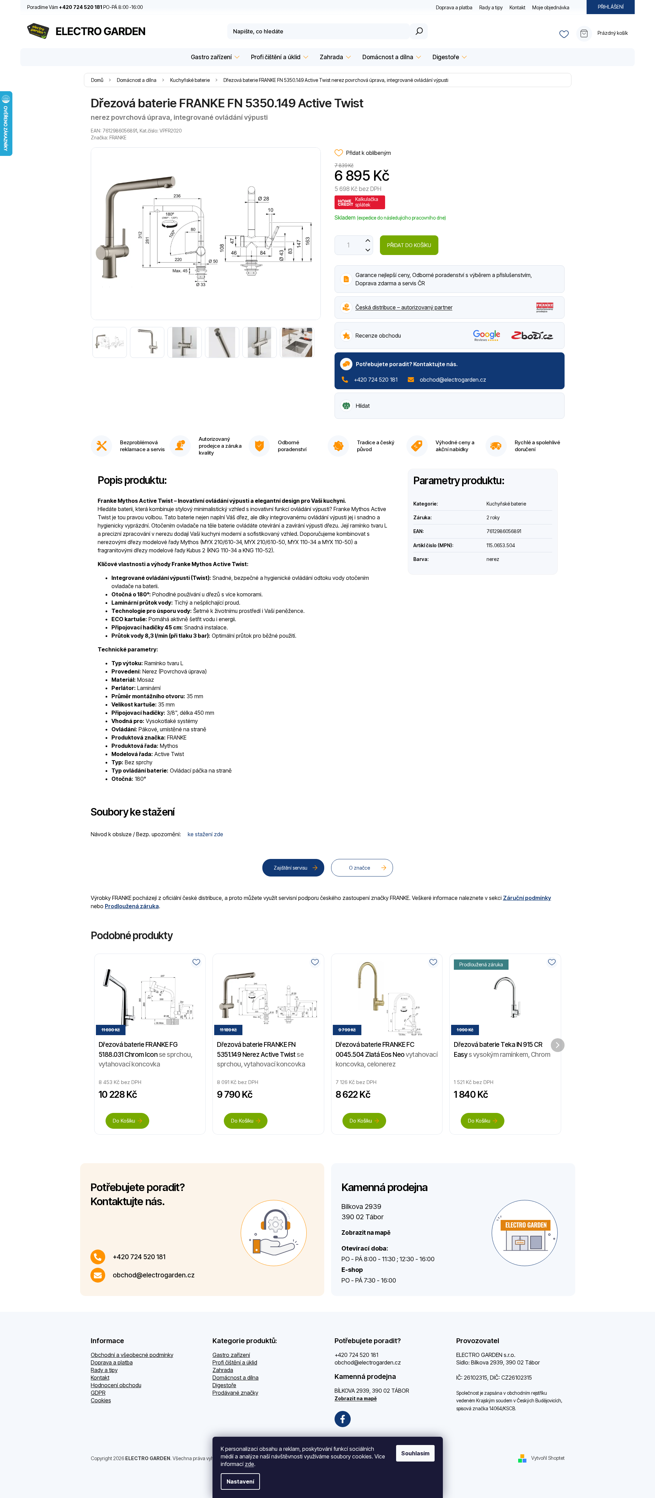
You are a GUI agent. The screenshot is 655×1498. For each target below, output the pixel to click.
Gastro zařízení (231, 1354)
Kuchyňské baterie (506, 504)
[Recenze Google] (487, 335)
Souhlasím (415, 1453)
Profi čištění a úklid (234, 1362)
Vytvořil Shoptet (548, 1457)
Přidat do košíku (409, 245)
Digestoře (224, 1385)
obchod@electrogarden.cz (453, 379)
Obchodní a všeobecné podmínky (132, 1354)
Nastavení (240, 1481)
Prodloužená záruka (132, 906)
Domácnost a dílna (235, 1377)
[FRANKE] (545, 306)
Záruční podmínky (527, 897)
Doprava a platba (454, 7)
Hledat (419, 31)
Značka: (109, 137)
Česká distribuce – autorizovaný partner (404, 307)
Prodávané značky (235, 1392)
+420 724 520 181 (375, 379)
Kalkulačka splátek (366, 202)
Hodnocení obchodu (116, 1385)
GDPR (98, 1392)
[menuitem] (214, 57)
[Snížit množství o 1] (368, 250)
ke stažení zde (205, 834)
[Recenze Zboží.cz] (532, 335)
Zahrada (222, 1370)
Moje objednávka (550, 7)
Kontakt (517, 7)
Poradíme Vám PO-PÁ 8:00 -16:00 (85, 7)
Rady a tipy (491, 7)
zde (249, 1463)
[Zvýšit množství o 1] (368, 240)
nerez (493, 559)
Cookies (101, 1400)
